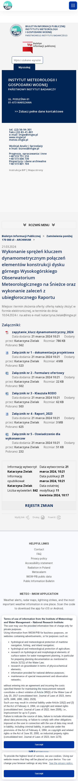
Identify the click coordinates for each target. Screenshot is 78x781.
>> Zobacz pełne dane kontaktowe (39, 111)
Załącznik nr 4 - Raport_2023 (32, 414)
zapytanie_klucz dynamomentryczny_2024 (42, 332)
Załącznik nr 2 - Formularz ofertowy (38, 373)
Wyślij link (20, 517)
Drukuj (36, 517)
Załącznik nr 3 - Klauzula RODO (34, 393)
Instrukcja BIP (17, 170)
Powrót (52, 517)
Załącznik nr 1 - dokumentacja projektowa (43, 352)
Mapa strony (35, 170)
